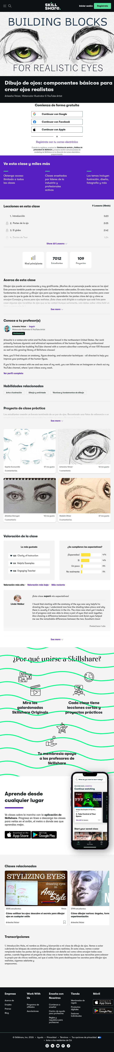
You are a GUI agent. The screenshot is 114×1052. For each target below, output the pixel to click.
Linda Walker (17, 604)
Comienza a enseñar (54, 1006)
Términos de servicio (64, 147)
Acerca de (9, 1000)
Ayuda (40, 1037)
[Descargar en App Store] (101, 1002)
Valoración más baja (38, 585)
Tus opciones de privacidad (84, 1037)
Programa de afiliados (33, 1006)
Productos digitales (75, 1008)
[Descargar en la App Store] (17, 835)
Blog (7, 1013)
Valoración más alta (14, 585)
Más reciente (58, 585)
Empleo (8, 1005)
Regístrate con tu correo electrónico (57, 141)
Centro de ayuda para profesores (57, 1012)
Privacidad (51, 1037)
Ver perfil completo (13, 373)
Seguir (32, 326)
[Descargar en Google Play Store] (101, 1011)
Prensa (8, 1009)
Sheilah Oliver (65, 516)
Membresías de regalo (78, 1001)
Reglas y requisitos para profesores (56, 1019)
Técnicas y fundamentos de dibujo (68, 392)
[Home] (53, 6)
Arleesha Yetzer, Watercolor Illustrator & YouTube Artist (33, 96)
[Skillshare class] (36, 888)
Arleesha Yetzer (23, 326)
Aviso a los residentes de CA (59, 1040)
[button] (5, 6)
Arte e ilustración (14, 392)
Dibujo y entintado (37, 392)
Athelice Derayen (12, 516)
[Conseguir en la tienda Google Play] (44, 835)
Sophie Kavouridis (12, 467)
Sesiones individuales (76, 1014)
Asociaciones (33, 1011)
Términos (64, 1037)
